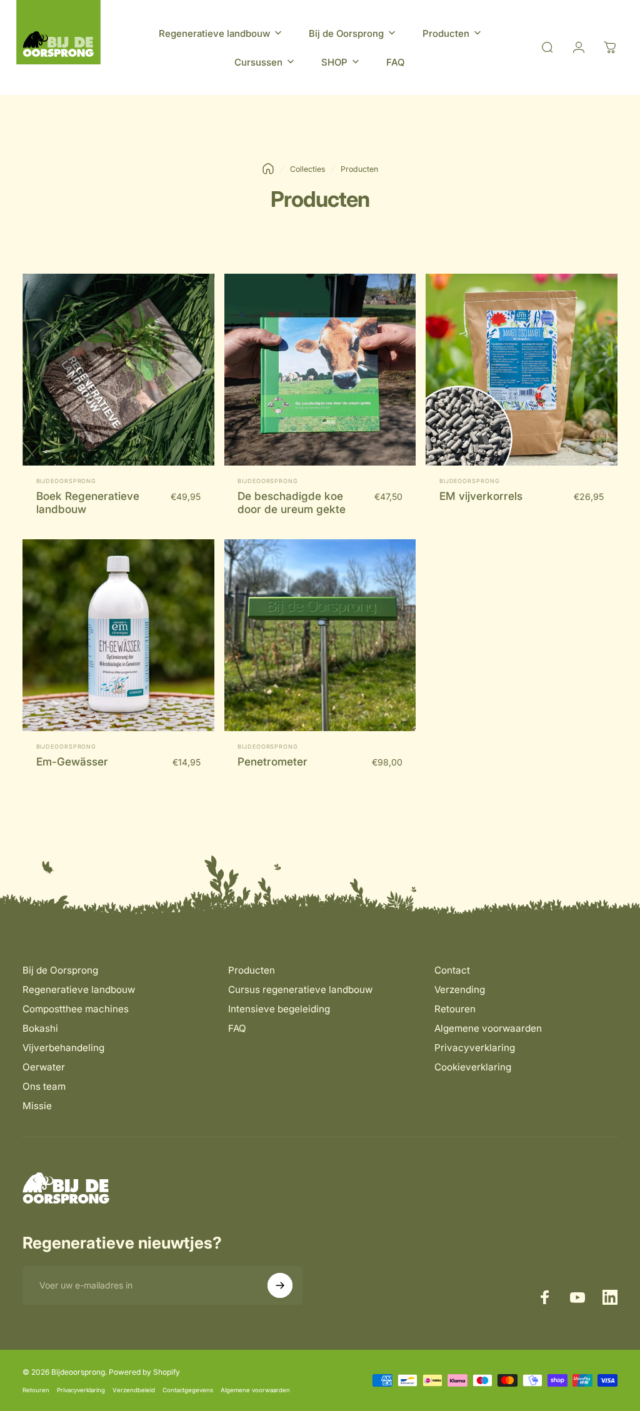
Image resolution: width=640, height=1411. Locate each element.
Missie (37, 1106)
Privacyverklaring (474, 1048)
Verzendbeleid (133, 1390)
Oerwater (43, 1067)
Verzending (459, 989)
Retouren (455, 1009)
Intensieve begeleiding (279, 1009)
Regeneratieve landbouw (78, 989)
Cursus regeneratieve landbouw (300, 989)
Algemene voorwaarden (488, 1028)
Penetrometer (273, 761)
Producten (251, 970)
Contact (452, 970)
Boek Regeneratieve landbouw (87, 502)
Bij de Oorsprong (60, 970)
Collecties (307, 169)
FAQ (237, 1028)
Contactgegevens (187, 1390)
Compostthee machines (75, 1009)
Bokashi (40, 1028)
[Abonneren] (280, 1285)
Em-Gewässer (72, 761)
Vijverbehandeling (63, 1048)
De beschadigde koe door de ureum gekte (292, 502)
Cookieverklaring (472, 1067)
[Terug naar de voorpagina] (268, 168)
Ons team (44, 1086)
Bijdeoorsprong (66, 480)
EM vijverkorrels (480, 495)
